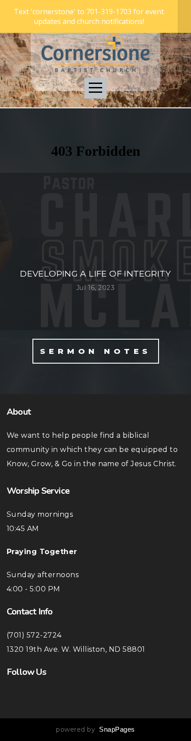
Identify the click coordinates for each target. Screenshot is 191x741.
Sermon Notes (95, 351)
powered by (95, 729)
